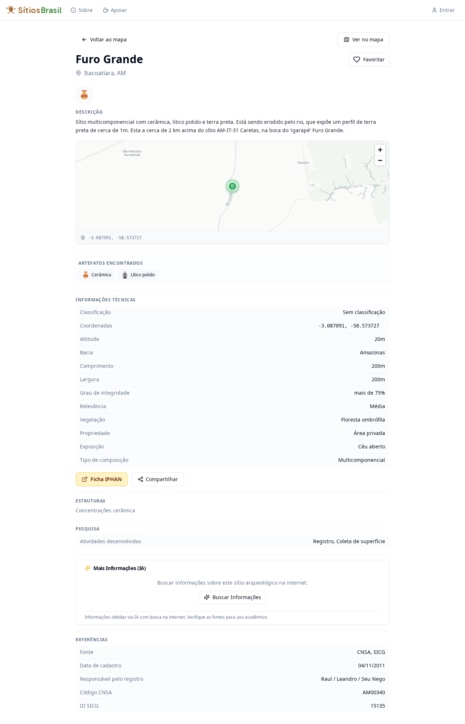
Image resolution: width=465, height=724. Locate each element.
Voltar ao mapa (108, 39)
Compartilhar (162, 479)
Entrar (447, 10)
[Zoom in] (380, 150)
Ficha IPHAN (106, 479)
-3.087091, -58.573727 (348, 326)
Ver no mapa (367, 39)
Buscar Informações (237, 597)
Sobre (85, 10)
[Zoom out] (380, 160)
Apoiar (119, 10)
